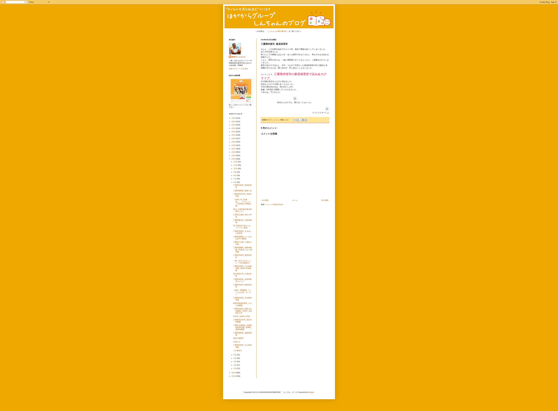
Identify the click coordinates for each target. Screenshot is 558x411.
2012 (233, 376)
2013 (233, 373)
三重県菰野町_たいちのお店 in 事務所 (242, 238)
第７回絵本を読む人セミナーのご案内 (242, 227)
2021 (233, 135)
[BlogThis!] (297, 120)
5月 (235, 355)
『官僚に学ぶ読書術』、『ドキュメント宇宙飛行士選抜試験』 (242, 203)
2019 (233, 142)
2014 (233, 159)
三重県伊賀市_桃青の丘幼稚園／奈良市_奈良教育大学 (242, 311)
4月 (235, 358)
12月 (236, 162)
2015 (233, 156)
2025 (233, 122)
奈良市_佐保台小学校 (241, 316)
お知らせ (236, 342)
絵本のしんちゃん (239, 57)
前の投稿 (324, 200)
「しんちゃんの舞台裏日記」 (277, 31)
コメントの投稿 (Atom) (274, 204)
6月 (235, 182)
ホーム (295, 200)
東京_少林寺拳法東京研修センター (242, 210)
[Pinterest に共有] (305, 120)
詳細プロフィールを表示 (238, 69)
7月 (235, 179)
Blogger (311, 392)
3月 (235, 362)
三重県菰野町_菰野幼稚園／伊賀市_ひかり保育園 (242, 250)
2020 (233, 139)
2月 (235, 365)
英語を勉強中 (238, 338)
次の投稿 (265, 200)
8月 (235, 175)
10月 (236, 169)
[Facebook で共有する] (303, 120)
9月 (235, 172)
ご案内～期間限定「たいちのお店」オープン (242, 292)
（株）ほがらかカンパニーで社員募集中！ (242, 262)
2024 (233, 125)
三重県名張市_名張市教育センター (242, 280)
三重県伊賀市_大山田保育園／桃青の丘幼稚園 (242, 268)
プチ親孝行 (237, 351)
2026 (233, 118)
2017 (233, 149)
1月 (235, 368)
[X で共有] (300, 120)
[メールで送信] (294, 120)
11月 (236, 165)
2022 (233, 132)
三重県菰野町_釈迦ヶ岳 (242, 191)
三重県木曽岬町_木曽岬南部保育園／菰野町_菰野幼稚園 (242, 327)
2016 (233, 152)
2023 (233, 128)
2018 (233, 145)
